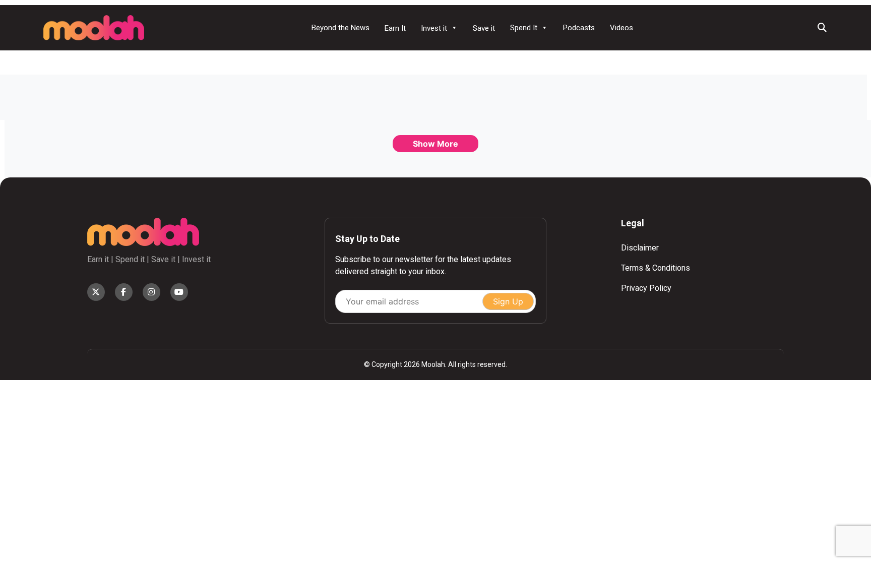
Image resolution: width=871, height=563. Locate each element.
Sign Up (508, 301)
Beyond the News (340, 27)
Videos (621, 27)
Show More (435, 144)
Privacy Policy (646, 288)
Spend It (523, 27)
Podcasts (579, 27)
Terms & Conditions (655, 268)
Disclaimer (640, 248)
